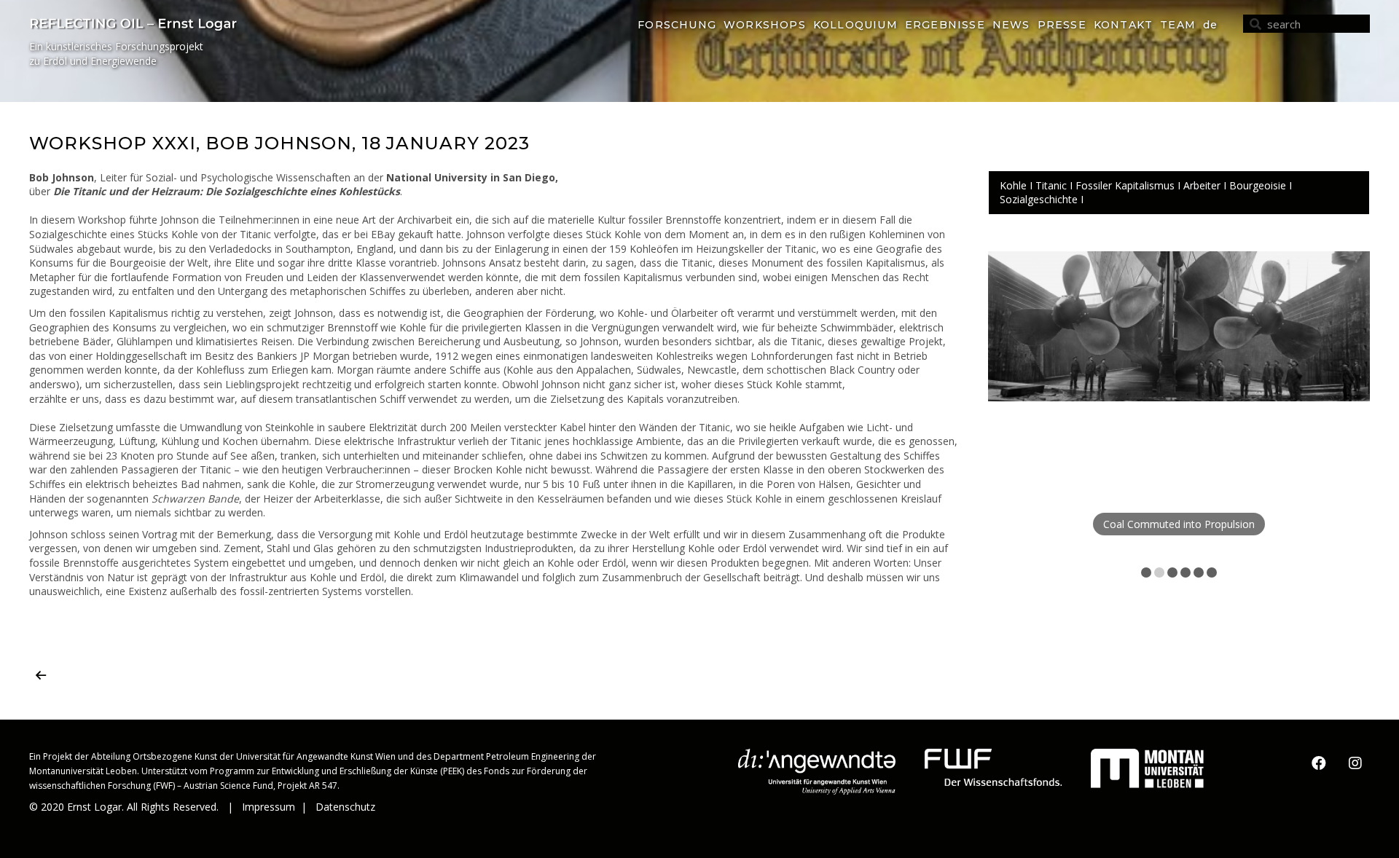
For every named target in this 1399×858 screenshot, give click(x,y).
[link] (677, 25)
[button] (1318, 763)
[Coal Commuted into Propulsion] (1179, 326)
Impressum (268, 807)
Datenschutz (347, 807)
